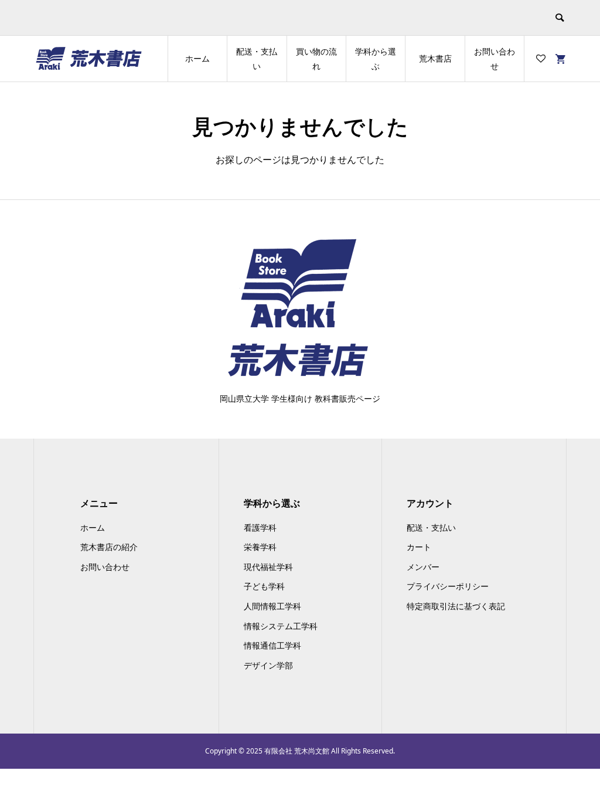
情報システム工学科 (281, 626)
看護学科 (260, 527)
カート (419, 546)
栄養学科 (260, 546)
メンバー (423, 566)
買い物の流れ (316, 59)
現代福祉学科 (268, 566)
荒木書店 (435, 58)
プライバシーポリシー (448, 586)
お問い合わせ (494, 59)
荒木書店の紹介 (109, 546)
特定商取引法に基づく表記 (456, 606)
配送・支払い (256, 59)
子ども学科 (264, 586)
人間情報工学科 (272, 606)
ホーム (197, 58)
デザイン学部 (268, 665)
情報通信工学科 (272, 645)
